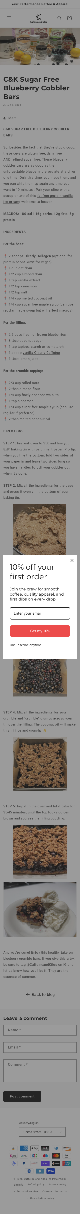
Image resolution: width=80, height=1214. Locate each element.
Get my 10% (40, 630)
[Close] (72, 560)
